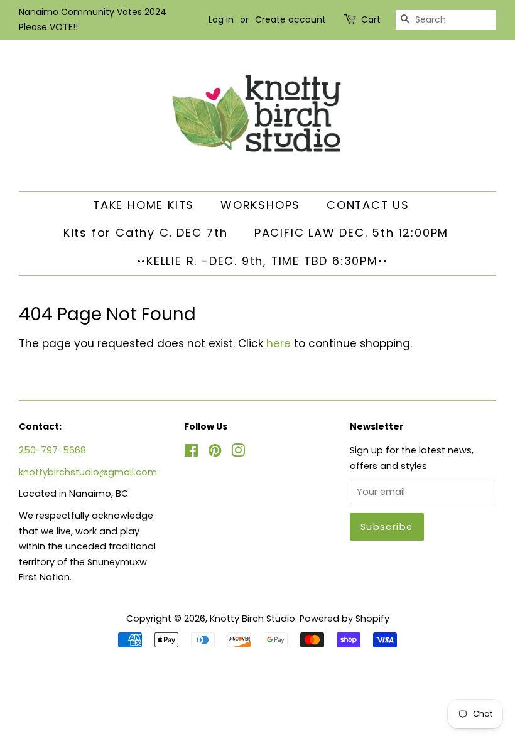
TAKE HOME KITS (143, 205)
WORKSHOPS (260, 205)
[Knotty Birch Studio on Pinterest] (215, 452)
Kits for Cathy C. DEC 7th (145, 233)
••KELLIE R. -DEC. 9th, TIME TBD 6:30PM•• (262, 261)
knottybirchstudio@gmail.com (88, 472)
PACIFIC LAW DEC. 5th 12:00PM (351, 233)
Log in (221, 19)
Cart (371, 19)
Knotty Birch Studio (252, 618)
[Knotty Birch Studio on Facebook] (191, 452)
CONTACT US (368, 205)
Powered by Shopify (344, 618)
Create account (290, 19)
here (278, 343)
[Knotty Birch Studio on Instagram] (238, 452)
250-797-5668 (52, 450)
